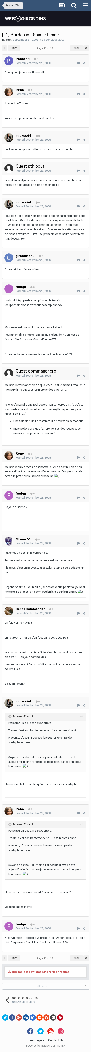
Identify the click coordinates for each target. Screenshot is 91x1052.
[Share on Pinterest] (60, 1017)
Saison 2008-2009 (53, 39)
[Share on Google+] (19, 1017)
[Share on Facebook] (12, 1017)
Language (35, 1040)
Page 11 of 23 (45, 48)
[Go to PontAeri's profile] (8, 60)
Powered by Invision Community (45, 1045)
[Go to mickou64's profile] (8, 137)
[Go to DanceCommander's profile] (8, 611)
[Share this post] (84, 63)
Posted (33, 63)
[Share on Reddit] (39, 1017)
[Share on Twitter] (5, 1017)
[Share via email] (53, 1017)
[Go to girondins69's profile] (8, 257)
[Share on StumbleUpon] (46, 1017)
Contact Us (55, 1040)
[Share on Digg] (26, 1017)
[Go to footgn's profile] (8, 288)
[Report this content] (78, 63)
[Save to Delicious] (33, 1017)
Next (77, 48)
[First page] (4, 48)
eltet (8, 39)
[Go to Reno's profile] (8, 91)
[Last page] (86, 48)
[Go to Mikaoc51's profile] (8, 541)
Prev (14, 48)
